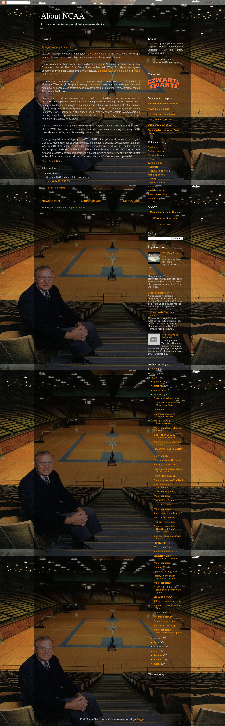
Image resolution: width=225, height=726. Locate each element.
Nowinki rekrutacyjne (164, 476)
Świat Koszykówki (157, 198)
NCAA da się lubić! (158, 109)
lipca (157, 642)
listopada (159, 386)
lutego (157, 664)
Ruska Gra (153, 186)
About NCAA (63, 15)
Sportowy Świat (156, 190)
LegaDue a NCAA (163, 597)
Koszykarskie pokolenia (161, 114)
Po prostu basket (157, 182)
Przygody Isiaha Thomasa (167, 460)
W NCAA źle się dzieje (165, 517)
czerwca (158, 646)
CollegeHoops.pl (156, 151)
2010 (154, 377)
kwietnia (158, 655)
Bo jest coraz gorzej (164, 491)
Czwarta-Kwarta (156, 155)
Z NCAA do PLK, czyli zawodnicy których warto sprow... (168, 590)
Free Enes (159, 409)
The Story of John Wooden (163, 103)
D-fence (152, 159)
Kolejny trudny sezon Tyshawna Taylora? (165, 577)
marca (157, 659)
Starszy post (132, 200)
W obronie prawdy (163, 617)
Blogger (140, 719)
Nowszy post (51, 200)
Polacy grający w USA (165, 464)
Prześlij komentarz (55, 188)
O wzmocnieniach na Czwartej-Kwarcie (164, 415)
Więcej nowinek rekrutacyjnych (162, 422)
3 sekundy (153, 147)
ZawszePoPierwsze (158, 194)
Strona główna (91, 200)
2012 (154, 369)
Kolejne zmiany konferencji (58, 47)
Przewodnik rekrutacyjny (166, 398)
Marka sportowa (156, 175)
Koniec (151, 273)
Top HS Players (162, 543)
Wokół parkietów (162, 496)
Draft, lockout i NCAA (160, 119)
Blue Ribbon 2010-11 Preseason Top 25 (164, 436)
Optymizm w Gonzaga (165, 571)
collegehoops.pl (98, 53)
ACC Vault (165, 224)
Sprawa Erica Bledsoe (165, 500)
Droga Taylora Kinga (164, 621)
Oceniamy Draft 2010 (159, 125)
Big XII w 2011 (161, 456)
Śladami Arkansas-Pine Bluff (168, 480)
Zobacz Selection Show (160, 293)
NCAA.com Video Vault (165, 218)
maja (157, 651)
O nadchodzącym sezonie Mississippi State (167, 403)
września (159, 394)
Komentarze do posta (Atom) (70, 207)
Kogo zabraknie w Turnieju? (168, 513)
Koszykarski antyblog (159, 171)
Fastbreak (153, 167)
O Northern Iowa (162, 504)
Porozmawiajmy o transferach (163, 485)
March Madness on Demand (165, 212)
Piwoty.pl (152, 178)
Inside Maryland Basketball (169, 336)
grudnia (158, 381)
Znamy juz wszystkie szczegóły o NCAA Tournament (164, 529)
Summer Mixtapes (163, 567)
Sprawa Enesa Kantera (166, 551)
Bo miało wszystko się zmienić (115, 70)
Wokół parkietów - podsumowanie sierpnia (167, 631)
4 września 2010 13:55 (58, 181)
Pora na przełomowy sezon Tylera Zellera (168, 470)
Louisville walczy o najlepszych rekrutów (166, 557)
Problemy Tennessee (165, 522)
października (161, 390)
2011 (154, 373)
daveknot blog (155, 163)
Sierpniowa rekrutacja (165, 625)
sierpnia (158, 638)
